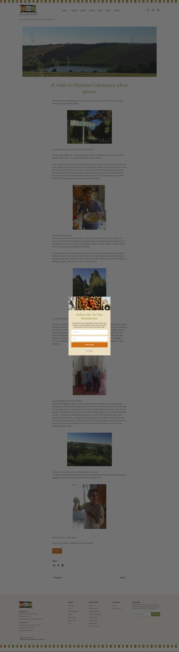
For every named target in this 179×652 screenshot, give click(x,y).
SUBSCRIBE (89, 345)
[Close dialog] (108, 299)
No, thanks (89, 351)
